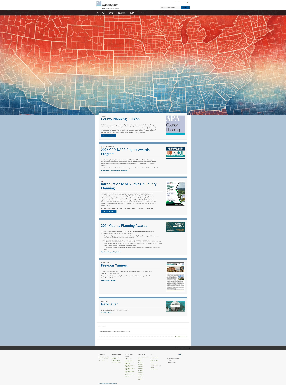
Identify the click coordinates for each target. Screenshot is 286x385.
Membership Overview (104, 357)
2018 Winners (140, 368)
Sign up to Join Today (108, 135)
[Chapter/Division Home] (107, 5)
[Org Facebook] (185, 347)
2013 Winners (140, 378)
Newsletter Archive (107, 313)
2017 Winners (140, 370)
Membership (100, 13)
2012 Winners (140, 379)
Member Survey (154, 369)
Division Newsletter (116, 360)
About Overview (154, 357)
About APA (177, 2)
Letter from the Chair (103, 359)
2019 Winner (140, 366)
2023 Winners (140, 359)
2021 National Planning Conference (129, 375)
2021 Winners (140, 362)
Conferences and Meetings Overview (129, 359)
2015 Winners (140, 374)
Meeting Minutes (154, 364)
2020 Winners (140, 364)
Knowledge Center (111, 12)
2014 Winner (140, 376)
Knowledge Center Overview (116, 357)
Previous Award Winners (108, 280)
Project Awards (132, 12)
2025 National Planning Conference (129, 362)
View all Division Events (181, 337)
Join (183, 2)
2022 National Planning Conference (129, 372)
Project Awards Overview (143, 357)
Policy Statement (114, 383)
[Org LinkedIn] (189, 347)
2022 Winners (140, 360)
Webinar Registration (108, 211)
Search (185, 7)
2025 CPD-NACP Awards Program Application (114, 170)
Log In (187, 2)
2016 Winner (140, 372)
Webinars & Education (116, 362)
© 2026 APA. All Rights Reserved (104, 383)
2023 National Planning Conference (129, 369)
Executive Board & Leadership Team (155, 359)
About (143, 13)
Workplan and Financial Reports (156, 366)
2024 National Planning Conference (129, 365)
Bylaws (152, 362)
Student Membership (103, 360)
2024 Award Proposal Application (111, 252)
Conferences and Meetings (122, 12)
